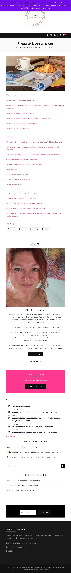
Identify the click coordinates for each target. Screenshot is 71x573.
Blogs (9, 136)
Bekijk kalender (10, 436)
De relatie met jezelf (14, 185)
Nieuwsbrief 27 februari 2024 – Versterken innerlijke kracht (29, 118)
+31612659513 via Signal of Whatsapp (21, 543)
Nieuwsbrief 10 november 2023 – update (22, 123)
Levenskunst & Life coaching (28, 481)
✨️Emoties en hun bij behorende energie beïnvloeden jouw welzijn (34, 452)
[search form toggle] (60, 35)
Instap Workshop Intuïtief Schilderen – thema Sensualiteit (34, 432)
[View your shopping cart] (64, 35)
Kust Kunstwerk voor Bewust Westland (21, 160)
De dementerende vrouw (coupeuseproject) (24, 165)
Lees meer (35, 354)
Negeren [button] (46, 8)
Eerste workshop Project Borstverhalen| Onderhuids (32, 426)
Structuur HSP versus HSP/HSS (18, 180)
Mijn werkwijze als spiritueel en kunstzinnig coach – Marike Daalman (33, 155)
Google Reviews (36, 386)
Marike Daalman (21, 568)
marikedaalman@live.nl (17, 547)
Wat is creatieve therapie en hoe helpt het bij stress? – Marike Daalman (34, 142)
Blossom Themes (59, 568)
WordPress (34, 570)
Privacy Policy (43, 570)
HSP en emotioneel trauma (17, 175)
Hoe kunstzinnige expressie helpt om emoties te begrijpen (31, 457)
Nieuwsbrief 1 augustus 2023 (17, 128)
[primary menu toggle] (7, 35)
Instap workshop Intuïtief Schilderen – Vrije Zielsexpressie (35, 412)
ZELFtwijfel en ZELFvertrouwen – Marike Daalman (26, 208)
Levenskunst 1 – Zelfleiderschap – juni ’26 (22, 101)
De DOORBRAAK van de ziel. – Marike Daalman (24, 203)
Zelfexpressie (11, 170)
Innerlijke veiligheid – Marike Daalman (21, 198)
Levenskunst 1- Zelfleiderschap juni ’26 (22, 447)
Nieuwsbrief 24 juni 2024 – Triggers (20, 113)
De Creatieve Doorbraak (21, 406)
